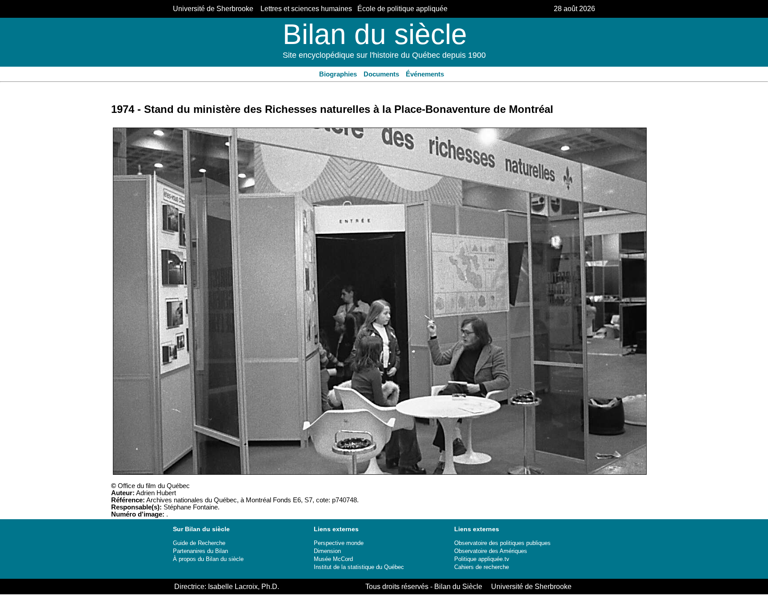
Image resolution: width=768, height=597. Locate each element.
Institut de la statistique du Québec (359, 567)
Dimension (327, 551)
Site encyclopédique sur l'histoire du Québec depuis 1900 (384, 55)
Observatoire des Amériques (490, 551)
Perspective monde (339, 543)
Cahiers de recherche (481, 567)
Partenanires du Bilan (200, 551)
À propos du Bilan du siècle (208, 559)
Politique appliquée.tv (481, 559)
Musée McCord (333, 559)
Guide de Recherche (199, 543)
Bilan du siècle (375, 34)
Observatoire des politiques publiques (502, 543)
